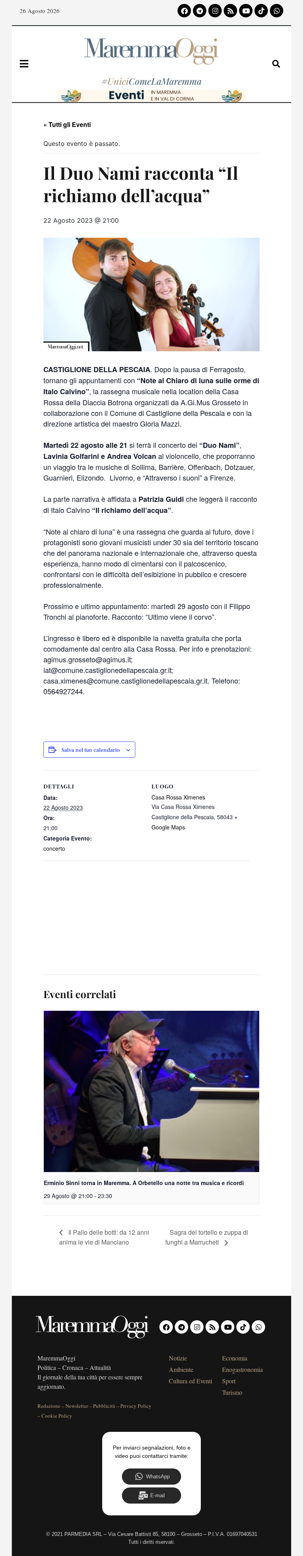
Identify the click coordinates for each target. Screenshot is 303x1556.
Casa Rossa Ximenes (178, 797)
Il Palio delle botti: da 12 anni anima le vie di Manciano (104, 1237)
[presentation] (151, 1091)
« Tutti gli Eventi (67, 124)
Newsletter (76, 1405)
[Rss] (230, 10)
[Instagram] (215, 10)
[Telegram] (199, 10)
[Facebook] (184, 10)
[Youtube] (245, 10)
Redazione (48, 1405)
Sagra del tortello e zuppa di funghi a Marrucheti (206, 1237)
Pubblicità (104, 1405)
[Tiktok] (261, 10)
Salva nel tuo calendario (91, 750)
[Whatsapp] (276, 10)
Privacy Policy (136, 1405)
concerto (54, 848)
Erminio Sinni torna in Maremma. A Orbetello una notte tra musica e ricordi (144, 1183)
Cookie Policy (56, 1415)
